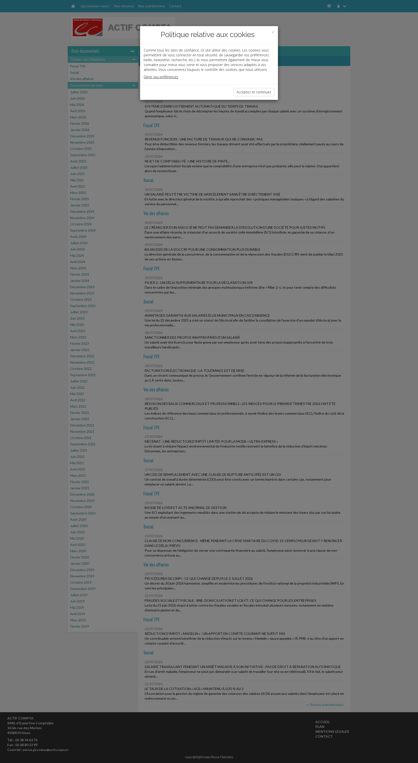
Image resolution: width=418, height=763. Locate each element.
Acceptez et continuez (254, 92)
